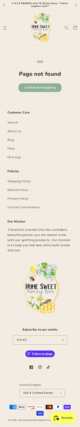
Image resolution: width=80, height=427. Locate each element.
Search (12, 122)
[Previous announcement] (4, 5)
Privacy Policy (17, 198)
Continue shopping (40, 87)
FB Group (14, 157)
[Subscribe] (62, 340)
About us (14, 131)
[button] (5, 27)
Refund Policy (17, 190)
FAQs (11, 148)
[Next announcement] (76, 5)
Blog (10, 140)
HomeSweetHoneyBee (32, 420)
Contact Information (23, 207)
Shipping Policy (19, 181)
